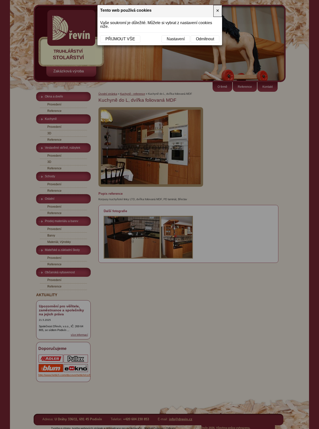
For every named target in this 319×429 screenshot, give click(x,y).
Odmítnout (205, 39)
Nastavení (176, 39)
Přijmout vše (120, 39)
